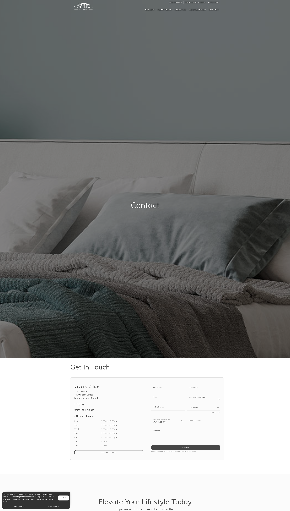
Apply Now (213, 2)
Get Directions (118, 452)
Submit (185, 447)
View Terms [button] (215, 413)
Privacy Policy (179, 451)
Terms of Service (189, 451)
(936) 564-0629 (175, 2)
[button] (219, 398)
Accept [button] (63, 498)
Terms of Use (19, 506)
